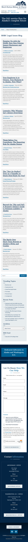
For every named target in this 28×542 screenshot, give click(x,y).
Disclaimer (5, 414)
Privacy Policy (8, 432)
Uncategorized (6, 52)
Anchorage (4, 11)
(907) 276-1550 (11, 11)
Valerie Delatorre (8, 179)
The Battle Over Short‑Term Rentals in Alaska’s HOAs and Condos (12, 243)
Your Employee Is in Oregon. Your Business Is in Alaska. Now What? (13, 80)
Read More (6, 70)
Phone (5, 391)
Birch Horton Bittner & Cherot (13, 535)
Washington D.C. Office (14, 515)
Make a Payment (14, 527)
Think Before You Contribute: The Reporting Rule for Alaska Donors (14, 142)
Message (5, 398)
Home (2, 29)
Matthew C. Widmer (8, 116)
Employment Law (14, 87)
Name (4, 378)
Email (4, 384)
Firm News (5, 149)
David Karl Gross (8, 214)
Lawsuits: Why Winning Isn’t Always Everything (13, 112)
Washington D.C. (5, 12)
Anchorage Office (14, 486)
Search (23, 275)
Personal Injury (7, 216)
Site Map (13, 538)
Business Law (6, 87)
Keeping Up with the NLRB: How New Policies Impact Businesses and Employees (13, 44)
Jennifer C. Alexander (9, 85)
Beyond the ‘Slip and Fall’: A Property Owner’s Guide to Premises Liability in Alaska (14, 208)
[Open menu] (25, 11)
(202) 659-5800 (15, 12)
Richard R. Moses (8, 147)
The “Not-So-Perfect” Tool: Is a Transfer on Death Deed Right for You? (14, 173)
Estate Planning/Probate (9, 181)
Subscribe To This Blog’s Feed (11, 336)
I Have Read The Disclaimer (12, 424)
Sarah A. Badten (7, 249)
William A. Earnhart (8, 50)
